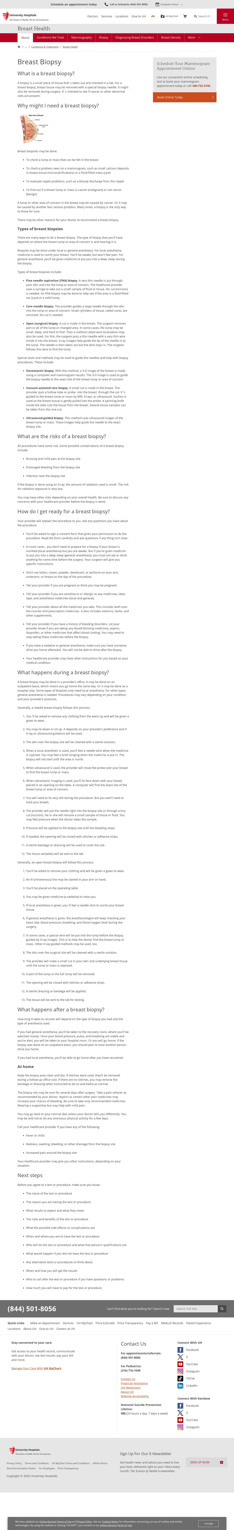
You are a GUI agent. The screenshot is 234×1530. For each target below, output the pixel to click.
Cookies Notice (110, 1521)
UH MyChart (171, 16)
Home (19, 47)
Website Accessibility (135, 1396)
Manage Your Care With (36, 1368)
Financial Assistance (134, 1383)
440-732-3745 (201, 86)
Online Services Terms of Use (55, 1521)
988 (123, 1413)
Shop (185, 16)
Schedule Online (169, 4)
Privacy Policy (84, 1521)
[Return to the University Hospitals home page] (26, 16)
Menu (225, 19)
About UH (127, 1392)
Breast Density (171, 37)
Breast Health (70, 46)
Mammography (81, 37)
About (25, 37)
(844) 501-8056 (32, 1308)
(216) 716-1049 (130, 1370)
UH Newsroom (131, 1388)
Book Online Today (170, 97)
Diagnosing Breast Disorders (135, 37)
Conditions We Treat (50, 37)
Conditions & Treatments (45, 46)
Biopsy (103, 37)
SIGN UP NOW (199, 1462)
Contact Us (128, 1379)
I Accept (208, 1523)
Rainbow (153, 16)
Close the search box (215, 16)
